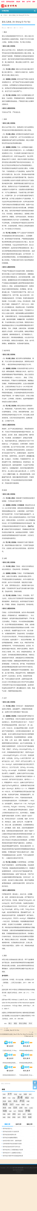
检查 (5, 1104)
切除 (20, 1094)
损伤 (9, 1101)
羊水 (30, 1023)
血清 (19, 1114)
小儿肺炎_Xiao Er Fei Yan (11, 1030)
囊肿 (4, 1098)
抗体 (4, 1101)
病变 (4, 1108)
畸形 (23, 1104)
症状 (15, 1107)
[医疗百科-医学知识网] (18, 6)
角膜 (4, 1117)
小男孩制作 (18, 1172)
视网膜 (29, 1114)
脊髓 (4, 1114)
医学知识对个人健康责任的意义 (12, 1153)
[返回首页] (35, 1082)
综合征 (20, 1111)
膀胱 (14, 1114)
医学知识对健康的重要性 (10, 1137)
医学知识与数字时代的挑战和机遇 (13, 1156)
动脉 (25, 1094)
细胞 (5, 1110)
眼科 (34, 1)
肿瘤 (27, 1110)
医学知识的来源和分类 (9, 1134)
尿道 (14, 1098)
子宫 (9, 1098)
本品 (15, 1101)
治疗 (12, 1104)
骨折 (24, 1117)
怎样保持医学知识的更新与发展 (12, 1143)
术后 (22, 1100)
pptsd (5, 28)
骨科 (23, 1)
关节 (10, 1093)
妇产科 (29, 1)
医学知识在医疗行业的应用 (11, 1131)
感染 (15, 1023)
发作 (30, 1094)
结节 (15, 1111)
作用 (4, 1094)
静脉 (14, 1117)
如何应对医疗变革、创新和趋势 (12, 1140)
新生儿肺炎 (23, 1023)
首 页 (2, 1)
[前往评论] (35, 1087)
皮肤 (20, 1108)
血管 (24, 1114)
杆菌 (28, 1101)
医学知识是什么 (7, 1128)
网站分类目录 (33, 1167)
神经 (26, 1108)
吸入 (10, 1023)
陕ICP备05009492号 (18, 1170)
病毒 (9, 1108)
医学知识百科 (10, 1)
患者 (20, 1097)
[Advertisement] (18, 1192)
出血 (15, 1094)
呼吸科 (5, 15)
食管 (19, 1117)
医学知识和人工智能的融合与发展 (13, 1150)
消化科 (18, 1)
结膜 (10, 1111)
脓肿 (9, 1114)
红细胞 (31, 1108)
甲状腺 (17, 1104)
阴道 (9, 1117)
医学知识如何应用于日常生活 (11, 1147)
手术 (32, 1098)
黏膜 (29, 1117)
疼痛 (28, 1104)
